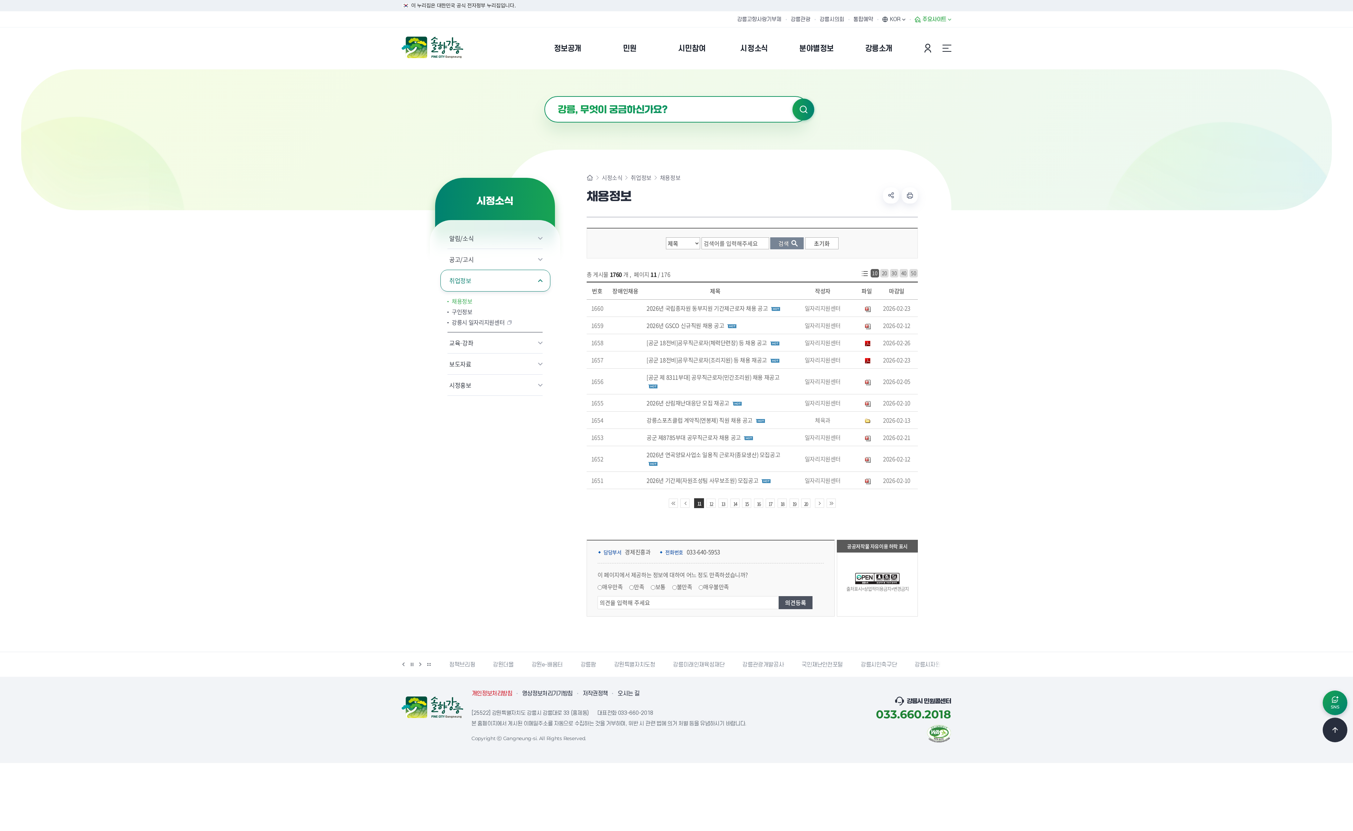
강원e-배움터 (545, 665)
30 (894, 272)
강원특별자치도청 (633, 665)
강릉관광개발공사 (761, 665)
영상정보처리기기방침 (547, 694)
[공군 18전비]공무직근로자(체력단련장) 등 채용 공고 (707, 342)
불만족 (684, 586)
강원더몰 (502, 665)
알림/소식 (461, 238)
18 (782, 503)
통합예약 (863, 19)
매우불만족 (716, 586)
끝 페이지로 (831, 503)
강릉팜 (587, 665)
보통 (660, 586)
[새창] (939, 732)
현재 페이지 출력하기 (910, 195)
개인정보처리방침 (492, 694)
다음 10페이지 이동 (819, 503)
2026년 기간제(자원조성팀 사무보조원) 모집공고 (702, 480)
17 (770, 503)
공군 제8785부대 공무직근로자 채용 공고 (694, 437)
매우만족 (612, 586)
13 (723, 503)
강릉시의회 (832, 19)
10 (874, 272)
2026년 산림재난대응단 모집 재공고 (688, 403)
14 (735, 503)
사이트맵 (946, 48)
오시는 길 (629, 694)
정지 (412, 664)
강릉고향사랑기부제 (759, 19)
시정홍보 (460, 385)
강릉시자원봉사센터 (936, 665)
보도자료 (460, 364)
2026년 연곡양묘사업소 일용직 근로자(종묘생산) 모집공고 (713, 454)
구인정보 (462, 311)
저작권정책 (595, 694)
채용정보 (462, 301)
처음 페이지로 (673, 503)
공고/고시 (461, 259)
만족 (639, 586)
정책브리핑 (461, 665)
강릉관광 (800, 19)
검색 (803, 109)
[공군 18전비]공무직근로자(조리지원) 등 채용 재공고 (707, 360)
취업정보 (460, 280)
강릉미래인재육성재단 (697, 665)
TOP (1335, 730)
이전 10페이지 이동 (685, 503)
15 (746, 503)
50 (913, 272)
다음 (420, 664)
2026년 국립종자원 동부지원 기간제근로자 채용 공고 (707, 308)
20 (884, 272)
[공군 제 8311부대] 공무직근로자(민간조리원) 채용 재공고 (713, 377)
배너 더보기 (429, 664)
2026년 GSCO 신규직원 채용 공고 (685, 325)
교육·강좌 (461, 342)
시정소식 (612, 177)
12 (711, 503)
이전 (403, 664)
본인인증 (928, 48)
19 (794, 503)
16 (758, 503)
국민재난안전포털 (820, 665)
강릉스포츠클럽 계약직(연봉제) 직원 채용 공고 (700, 420)
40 (904, 272)
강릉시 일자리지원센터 (478, 322)
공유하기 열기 (891, 195)
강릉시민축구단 (877, 665)
